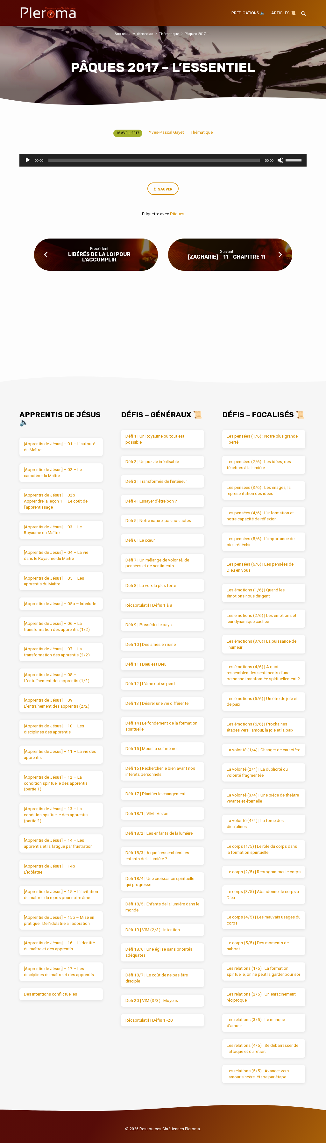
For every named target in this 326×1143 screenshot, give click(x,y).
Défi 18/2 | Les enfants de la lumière (159, 833)
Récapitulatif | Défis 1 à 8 (148, 605)
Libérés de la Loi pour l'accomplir (99, 257)
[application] (162, 160)
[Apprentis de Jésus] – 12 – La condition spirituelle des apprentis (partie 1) (56, 783)
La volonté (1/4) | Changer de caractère (263, 749)
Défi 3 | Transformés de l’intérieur (156, 481)
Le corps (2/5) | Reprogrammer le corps (264, 871)
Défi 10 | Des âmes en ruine (150, 644)
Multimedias (142, 34)
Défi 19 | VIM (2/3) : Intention (152, 929)
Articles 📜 (283, 13)
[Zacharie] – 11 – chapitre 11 (227, 257)
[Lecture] (28, 160)
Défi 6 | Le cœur (140, 540)
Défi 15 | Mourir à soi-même (150, 748)
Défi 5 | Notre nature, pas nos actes (158, 520)
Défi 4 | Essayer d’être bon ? (151, 501)
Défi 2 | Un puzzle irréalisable (152, 461)
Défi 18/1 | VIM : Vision (146, 813)
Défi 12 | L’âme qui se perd (150, 683)
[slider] (294, 159)
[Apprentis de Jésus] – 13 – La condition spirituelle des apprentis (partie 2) (56, 814)
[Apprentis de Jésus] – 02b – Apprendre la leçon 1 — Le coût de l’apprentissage (56, 501)
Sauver (165, 189)
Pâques (177, 213)
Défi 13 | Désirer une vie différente (156, 703)
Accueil (120, 34)
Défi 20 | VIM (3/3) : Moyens (151, 1000)
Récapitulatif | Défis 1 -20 (149, 1020)
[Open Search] (304, 14)
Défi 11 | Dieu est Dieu (146, 664)
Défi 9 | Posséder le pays (148, 624)
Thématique (169, 34)
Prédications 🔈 (248, 13)
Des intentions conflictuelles (50, 994)
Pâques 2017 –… (198, 34)
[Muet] (280, 160)
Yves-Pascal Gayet (166, 132)
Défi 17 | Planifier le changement (155, 793)
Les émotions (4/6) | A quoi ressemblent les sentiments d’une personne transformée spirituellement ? (263, 672)
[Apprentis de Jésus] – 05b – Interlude (60, 603)
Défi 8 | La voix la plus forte (150, 585)
